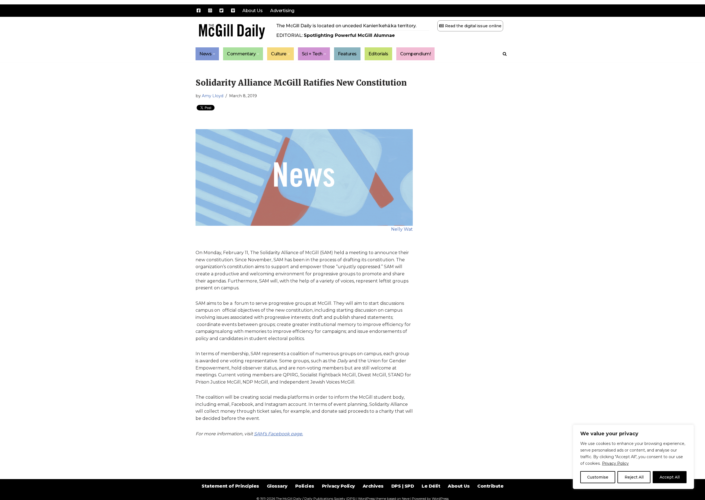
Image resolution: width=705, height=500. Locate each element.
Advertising (282, 10)
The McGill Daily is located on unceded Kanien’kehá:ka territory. (346, 25)
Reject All (634, 477)
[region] (633, 457)
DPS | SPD (402, 486)
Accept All (670, 477)
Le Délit (431, 486)
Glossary (277, 486)
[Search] (505, 54)
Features (347, 53)
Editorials (378, 53)
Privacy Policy (615, 463)
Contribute (490, 486)
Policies (304, 486)
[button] (214, 54)
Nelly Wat (402, 229)
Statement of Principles (230, 486)
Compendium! (415, 53)
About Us (252, 10)
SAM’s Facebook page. (278, 433)
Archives (373, 486)
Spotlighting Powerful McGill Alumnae (349, 35)
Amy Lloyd (212, 95)
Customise (597, 477)
